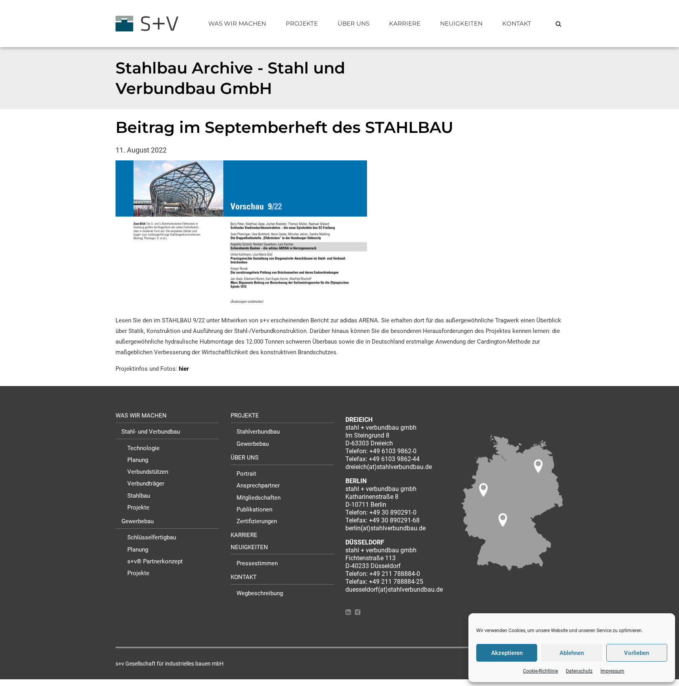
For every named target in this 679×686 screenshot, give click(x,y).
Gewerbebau (137, 521)
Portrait (246, 473)
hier (184, 368)
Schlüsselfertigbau (151, 537)
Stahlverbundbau (258, 431)
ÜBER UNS (353, 23)
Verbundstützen (147, 471)
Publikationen (254, 509)
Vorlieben (636, 653)
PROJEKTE (302, 23)
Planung (137, 459)
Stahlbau (138, 495)
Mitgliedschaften (259, 497)
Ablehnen (572, 653)
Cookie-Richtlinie (540, 671)
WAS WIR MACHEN (237, 23)
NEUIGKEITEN (461, 23)
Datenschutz (579, 671)
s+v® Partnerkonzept (155, 561)
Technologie (143, 448)
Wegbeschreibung (260, 593)
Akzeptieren (507, 653)
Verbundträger (145, 483)
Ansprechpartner (258, 485)
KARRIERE (404, 23)
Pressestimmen (257, 563)
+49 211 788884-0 (394, 573)
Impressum (612, 671)
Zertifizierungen (257, 521)
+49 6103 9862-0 (393, 451)
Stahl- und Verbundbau (150, 431)
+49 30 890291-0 (393, 512)
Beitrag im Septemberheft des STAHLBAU (284, 127)
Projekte (138, 507)
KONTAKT (516, 23)
